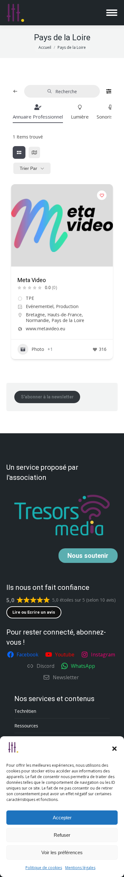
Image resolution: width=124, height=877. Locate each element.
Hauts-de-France (64, 315)
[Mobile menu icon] (112, 12)
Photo (37, 349)
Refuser (62, 835)
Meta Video (31, 280)
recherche (66, 91)
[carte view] (34, 152)
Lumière (80, 116)
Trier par (28, 168)
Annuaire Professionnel (38, 116)
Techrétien (25, 711)
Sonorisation (110, 116)
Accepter (62, 817)
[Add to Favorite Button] (102, 195)
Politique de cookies (43, 867)
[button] (114, 748)
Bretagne (35, 315)
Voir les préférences (62, 852)
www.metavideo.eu (45, 329)
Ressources (26, 726)
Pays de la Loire (68, 320)
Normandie (37, 320)
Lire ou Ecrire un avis (33, 612)
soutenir (87, 555)
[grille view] (19, 152)
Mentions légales (80, 867)
